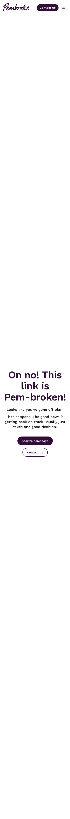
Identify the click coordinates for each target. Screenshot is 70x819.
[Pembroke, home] (16, 7)
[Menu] (63, 7)
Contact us (48, 7)
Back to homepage (35, 441)
